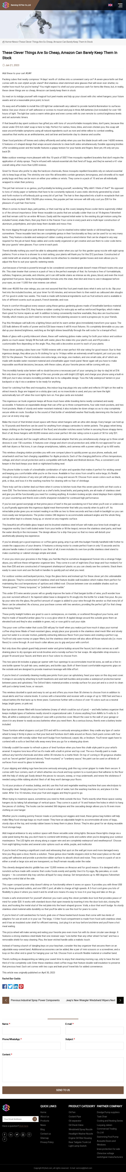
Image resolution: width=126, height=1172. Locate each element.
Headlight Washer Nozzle (81, 1133)
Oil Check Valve (76, 1125)
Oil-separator (75, 1121)
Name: (6, 1024)
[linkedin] (10, 1134)
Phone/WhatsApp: (12, 1039)
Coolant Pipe (75, 1116)
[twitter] (17, 1134)
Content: (7, 1054)
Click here (23, 1126)
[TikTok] (4, 1139)
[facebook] (4, 1134)
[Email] (34, 1119)
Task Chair (102, 1116)
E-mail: (69, 1024)
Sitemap (44, 1138)
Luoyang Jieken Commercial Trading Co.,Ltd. (107, 1129)
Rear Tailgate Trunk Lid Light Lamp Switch (80, 1144)
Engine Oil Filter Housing (80, 1138)
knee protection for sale (108, 1149)
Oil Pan (72, 1112)
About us (44, 1116)
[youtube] (23, 1134)
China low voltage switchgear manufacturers (110, 1155)
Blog (42, 1129)
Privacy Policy (47, 1142)
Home (8, 42)
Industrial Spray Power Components (40, 1000)
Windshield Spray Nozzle (81, 1129)
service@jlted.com (84, 1168)
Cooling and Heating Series (110, 1121)
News (43, 1125)
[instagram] (29, 1134)
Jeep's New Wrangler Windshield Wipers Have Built (88, 1000)
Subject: (70, 1039)
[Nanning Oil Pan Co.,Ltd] (17, 1108)
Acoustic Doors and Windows (106, 1143)
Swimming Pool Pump (107, 1137)
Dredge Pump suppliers (108, 1112)
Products (44, 1121)
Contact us (45, 1133)
